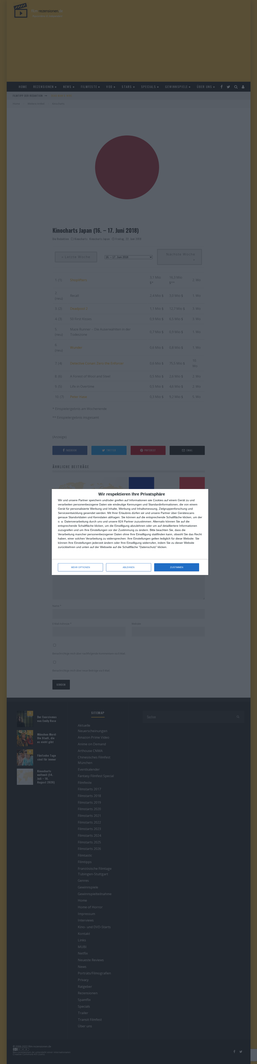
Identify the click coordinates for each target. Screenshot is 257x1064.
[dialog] (130, 532)
